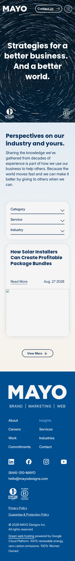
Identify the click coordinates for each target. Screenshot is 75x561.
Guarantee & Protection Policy (28, 514)
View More (34, 353)
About (13, 420)
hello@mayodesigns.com (28, 479)
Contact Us (46, 9)
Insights (45, 420)
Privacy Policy (17, 508)
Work (12, 438)
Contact (45, 447)
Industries (46, 438)
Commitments (19, 447)
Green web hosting (21, 536)
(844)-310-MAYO (22, 473)
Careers (14, 429)
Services (46, 429)
